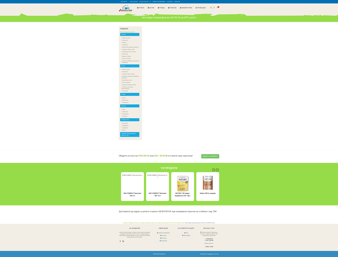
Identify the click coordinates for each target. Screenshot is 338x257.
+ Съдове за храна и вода (127, 49)
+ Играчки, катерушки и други (128, 84)
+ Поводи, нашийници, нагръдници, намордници (130, 61)
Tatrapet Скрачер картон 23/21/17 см (128, 134)
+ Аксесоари (124, 54)
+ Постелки (124, 116)
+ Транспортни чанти (126, 80)
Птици (162, 8)
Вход (186, 232)
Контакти (170, 1)
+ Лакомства (124, 40)
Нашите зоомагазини (159, 1)
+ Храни (123, 98)
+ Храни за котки (125, 69)
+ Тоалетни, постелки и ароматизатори (127, 87)
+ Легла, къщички (125, 82)
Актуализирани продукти (127, 32)
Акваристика (186, 8)
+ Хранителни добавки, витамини (129, 47)
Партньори (164, 240)
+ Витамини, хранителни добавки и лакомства (130, 77)
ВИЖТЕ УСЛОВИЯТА (210, 156)
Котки (151, 8)
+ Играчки (123, 42)
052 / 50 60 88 (133, 1)
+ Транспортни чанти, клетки (128, 51)
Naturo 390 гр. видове (189, 193)
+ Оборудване (125, 102)
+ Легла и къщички (126, 58)
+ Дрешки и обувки (126, 56)
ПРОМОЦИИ (201, 8)
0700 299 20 (124, 1)
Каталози (177, 1)
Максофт (216, 254)
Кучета (141, 8)
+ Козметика (124, 44)
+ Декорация (124, 127)
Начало (125, 223)
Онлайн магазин (144, 1)
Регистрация (186, 235)
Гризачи (172, 8)
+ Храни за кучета (125, 38)
